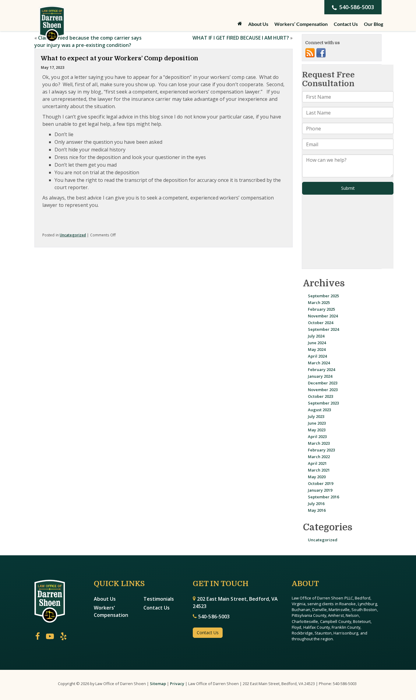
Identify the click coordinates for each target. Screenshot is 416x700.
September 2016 (323, 497)
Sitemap (158, 683)
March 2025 (319, 302)
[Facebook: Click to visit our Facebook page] (37, 637)
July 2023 (316, 416)
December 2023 (322, 383)
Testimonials (158, 599)
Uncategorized (73, 235)
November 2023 (323, 389)
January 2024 (320, 376)
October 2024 (320, 322)
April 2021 (317, 463)
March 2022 (319, 456)
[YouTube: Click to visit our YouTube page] (50, 637)
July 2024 (316, 336)
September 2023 (323, 403)
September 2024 (323, 329)
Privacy (177, 683)
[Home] (239, 23)
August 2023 (319, 409)
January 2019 (320, 490)
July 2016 (316, 503)
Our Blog (373, 24)
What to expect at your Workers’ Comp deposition (119, 58)
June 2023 (317, 423)
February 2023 (321, 450)
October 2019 (320, 483)
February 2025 (321, 309)
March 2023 (319, 443)
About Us (105, 599)
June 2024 (317, 342)
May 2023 (317, 430)
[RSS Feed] (310, 52)
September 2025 (323, 296)
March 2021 (319, 470)
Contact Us (346, 24)
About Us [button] (258, 24)
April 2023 (317, 436)
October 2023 (320, 396)
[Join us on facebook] (321, 52)
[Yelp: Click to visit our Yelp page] (63, 637)
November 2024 (323, 316)
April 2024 (317, 356)
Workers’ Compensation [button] (301, 24)
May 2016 (317, 510)
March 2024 (319, 363)
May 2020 (317, 476)
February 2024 (321, 369)
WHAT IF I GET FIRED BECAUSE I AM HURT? (240, 37)
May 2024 (317, 349)
